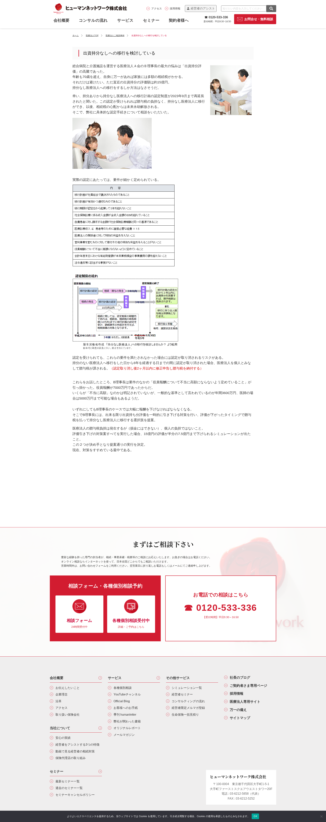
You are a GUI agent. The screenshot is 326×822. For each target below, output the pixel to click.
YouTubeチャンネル (127, 694)
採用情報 (175, 8)
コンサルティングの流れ (188, 701)
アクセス (156, 8)
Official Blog (122, 701)
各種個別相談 (123, 687)
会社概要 (56, 678)
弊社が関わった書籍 (127, 721)
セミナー (151, 20)
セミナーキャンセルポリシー (75, 794)
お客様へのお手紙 (126, 707)
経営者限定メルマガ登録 (188, 707)
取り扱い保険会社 (67, 714)
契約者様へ (179, 20)
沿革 (58, 701)
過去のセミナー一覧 (69, 788)
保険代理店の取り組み (70, 758)
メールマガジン (124, 734)
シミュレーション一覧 (187, 687)
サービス (125, 20)
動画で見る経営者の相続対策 (75, 751)
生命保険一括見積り (185, 714)
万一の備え (238, 710)
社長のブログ (240, 677)
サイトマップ (240, 718)
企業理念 (61, 694)
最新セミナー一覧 (67, 781)
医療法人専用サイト (245, 702)
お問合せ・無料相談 (258, 19)
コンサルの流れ (93, 20)
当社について (60, 728)
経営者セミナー (182, 694)
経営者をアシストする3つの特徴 (77, 744)
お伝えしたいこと (67, 687)
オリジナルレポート (127, 728)
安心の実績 (63, 737)
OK (255, 816)
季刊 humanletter (125, 714)
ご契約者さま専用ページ (248, 686)
